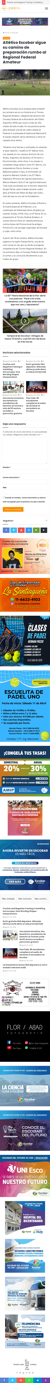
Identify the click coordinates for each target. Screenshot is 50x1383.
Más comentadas (42, 898)
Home (7, 33)
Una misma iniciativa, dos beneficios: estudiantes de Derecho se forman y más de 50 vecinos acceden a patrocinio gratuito (13, 406)
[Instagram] (28, 530)
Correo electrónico (11, 477)
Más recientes (25, 898)
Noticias (14, 33)
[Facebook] (6, 530)
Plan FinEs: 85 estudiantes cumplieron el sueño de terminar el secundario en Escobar (36, 404)
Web (5, 487)
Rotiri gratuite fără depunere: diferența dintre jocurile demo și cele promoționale (36, 368)
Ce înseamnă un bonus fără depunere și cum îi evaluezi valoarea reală (25, 966)
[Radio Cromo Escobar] (11, 8)
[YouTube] (21, 530)
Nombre (7, 467)
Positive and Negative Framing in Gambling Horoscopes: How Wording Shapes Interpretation (12, 370)
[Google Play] (36, 530)
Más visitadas (8, 898)
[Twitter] (13, 530)
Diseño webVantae (25, 1364)
